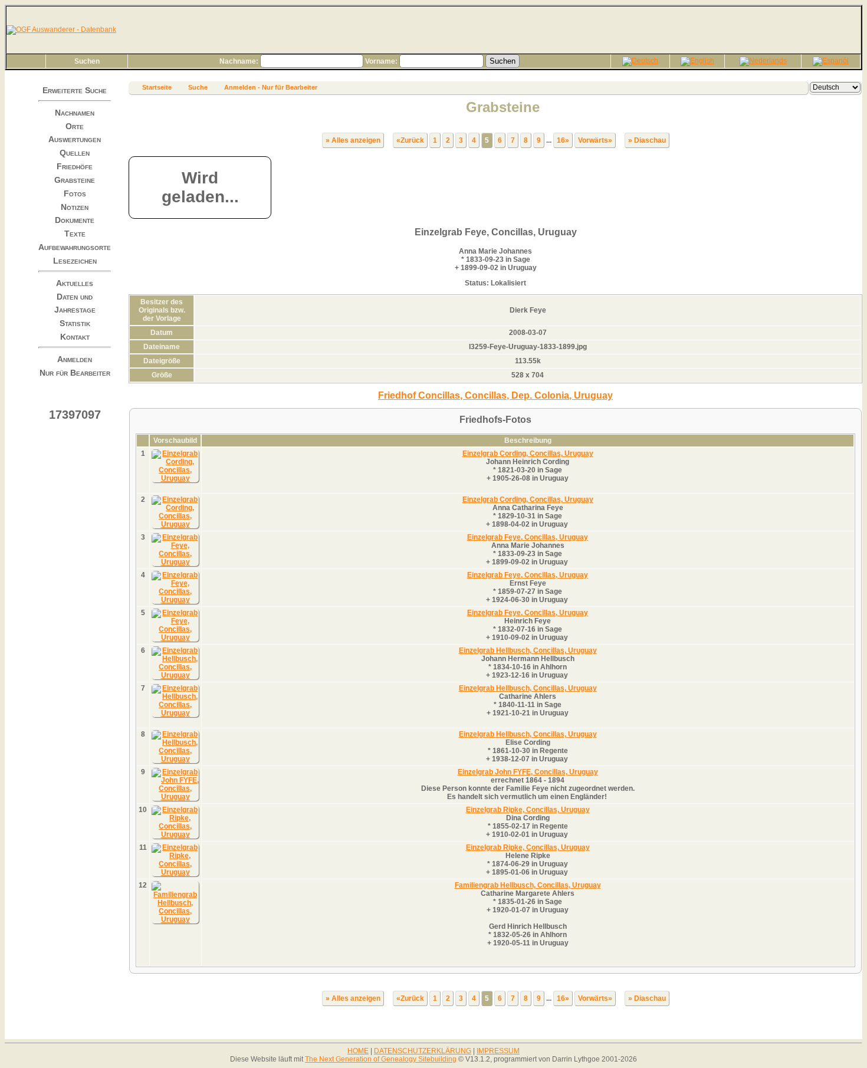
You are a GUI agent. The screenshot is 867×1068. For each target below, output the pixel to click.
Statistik (75, 323)
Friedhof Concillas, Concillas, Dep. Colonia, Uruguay (495, 395)
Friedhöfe (75, 166)
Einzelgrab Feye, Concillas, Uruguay (527, 537)
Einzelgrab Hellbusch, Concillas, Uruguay (528, 650)
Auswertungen (74, 139)
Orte (74, 125)
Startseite (157, 87)
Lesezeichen (75, 260)
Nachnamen (74, 112)
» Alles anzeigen (353, 140)
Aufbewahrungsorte (74, 247)
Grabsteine (74, 180)
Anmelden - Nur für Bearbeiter (270, 87)
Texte (75, 233)
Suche (198, 87)
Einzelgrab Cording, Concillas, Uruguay (527, 453)
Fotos (75, 193)
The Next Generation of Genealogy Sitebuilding (381, 1059)
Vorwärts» (595, 140)
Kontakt (75, 336)
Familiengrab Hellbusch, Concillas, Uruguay (528, 885)
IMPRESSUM (498, 1051)
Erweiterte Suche (74, 90)
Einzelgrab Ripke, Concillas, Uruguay (528, 810)
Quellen (75, 152)
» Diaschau (647, 140)
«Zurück (410, 140)
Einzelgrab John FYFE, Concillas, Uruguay (528, 772)
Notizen (74, 206)
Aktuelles (74, 283)
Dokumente (74, 220)
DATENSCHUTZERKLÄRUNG (422, 1051)
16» (563, 140)
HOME (358, 1051)
